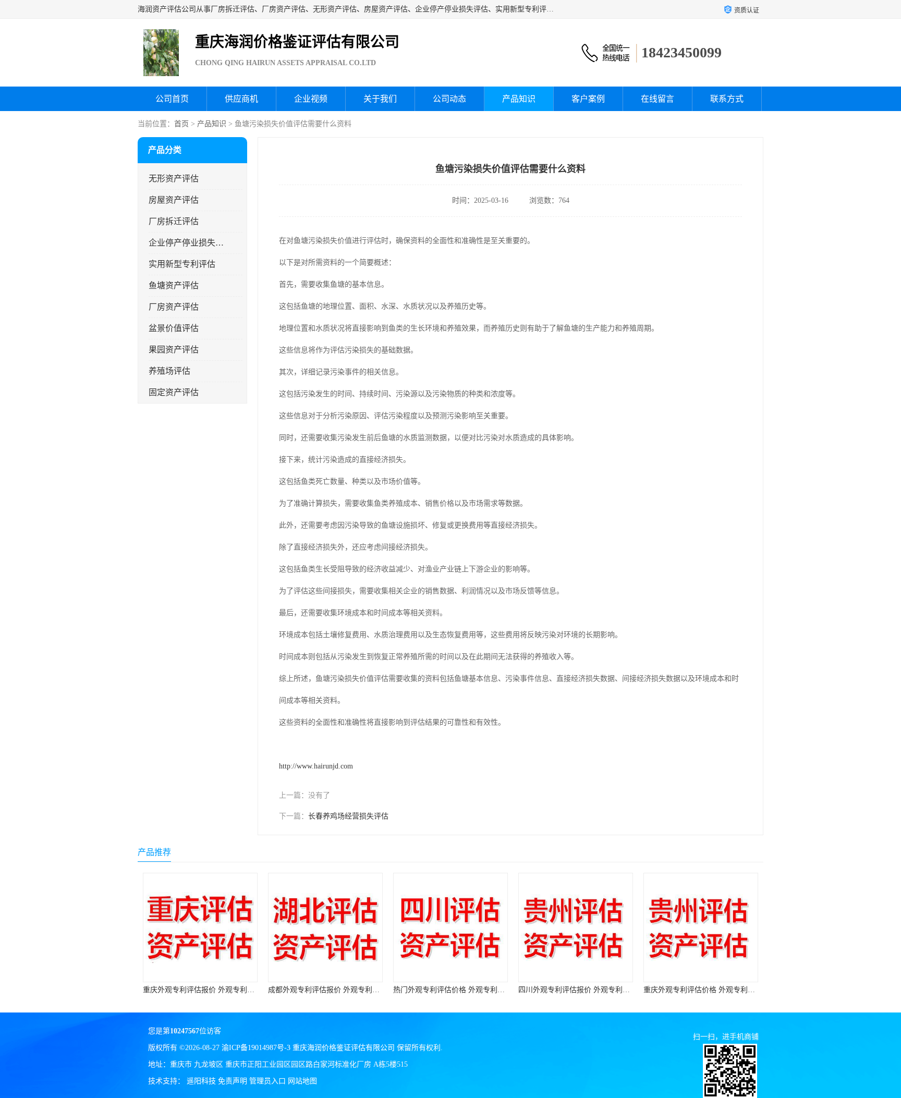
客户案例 (588, 98)
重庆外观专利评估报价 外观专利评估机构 (209, 990)
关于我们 (380, 98)
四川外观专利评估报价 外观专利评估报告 (585, 990)
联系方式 (727, 98)
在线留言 (657, 98)
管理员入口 (267, 1081)
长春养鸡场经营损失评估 (348, 816)
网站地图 (302, 1081)
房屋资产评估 (174, 200)
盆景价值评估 (174, 328)
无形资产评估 (174, 178)
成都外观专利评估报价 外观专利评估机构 (334, 990)
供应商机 (241, 98)
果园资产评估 (174, 349)
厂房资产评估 (174, 306)
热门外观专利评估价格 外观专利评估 (452, 990)
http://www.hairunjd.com (316, 766)
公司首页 (172, 98)
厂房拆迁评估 (174, 221)
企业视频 (310, 98)
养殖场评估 (169, 371)
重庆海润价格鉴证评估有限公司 (344, 1048)
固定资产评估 (174, 392)
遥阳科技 (201, 1081)
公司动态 (449, 98)
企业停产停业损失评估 (186, 242)
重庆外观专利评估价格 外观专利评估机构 (710, 990)
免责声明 (232, 1081)
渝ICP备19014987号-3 (256, 1048)
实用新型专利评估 (182, 264)
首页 (181, 124)
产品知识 (518, 98)
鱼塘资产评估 (174, 285)
